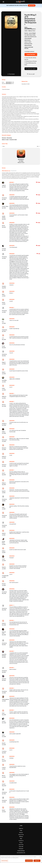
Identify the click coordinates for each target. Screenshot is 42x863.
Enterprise (21, 848)
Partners (21, 832)
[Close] (40, 857)
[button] (3, 146)
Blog (21, 838)
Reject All (37, 860)
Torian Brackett (27, 38)
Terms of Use (21, 834)
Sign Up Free (31, 5)
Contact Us (21, 840)
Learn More (21, 844)
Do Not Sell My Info (21, 852)
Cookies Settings (21, 850)
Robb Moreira (27, 40)
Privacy (21, 842)
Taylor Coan (27, 36)
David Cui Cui (33, 36)
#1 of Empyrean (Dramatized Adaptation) (30, 28)
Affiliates (21, 836)
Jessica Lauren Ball (28, 47)
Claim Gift (21, 846)
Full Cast (26, 48)
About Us (21, 828)
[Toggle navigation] (3, 2)
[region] (21, 859)
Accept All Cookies (29, 860)
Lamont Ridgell (32, 33)
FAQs (21, 830)
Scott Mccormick (28, 43)
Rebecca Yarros (31, 30)
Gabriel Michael (27, 45)
